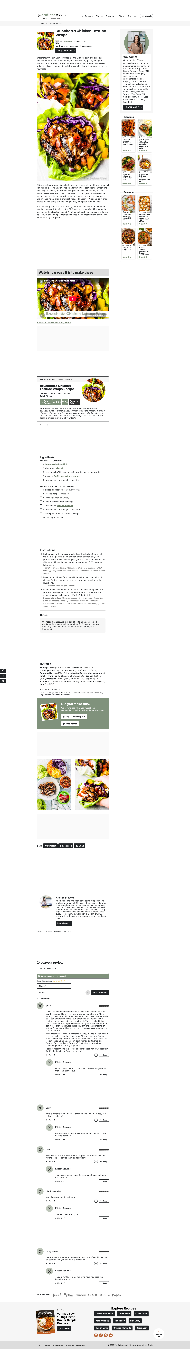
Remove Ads (74, 402)
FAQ (39, 1346)
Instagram (96, 1335)
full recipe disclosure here (60, 695)
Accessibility (81, 1346)
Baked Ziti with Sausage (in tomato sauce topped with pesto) (144, 218)
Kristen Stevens (68, 41)
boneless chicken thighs (56, 464)
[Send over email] (3, 681)
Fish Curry (135, 1321)
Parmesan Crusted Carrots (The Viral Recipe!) (128, 142)
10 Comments (87, 46)
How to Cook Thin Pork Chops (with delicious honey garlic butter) (144, 143)
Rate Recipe (47, 402)
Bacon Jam (141, 1328)
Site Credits (149, 1345)
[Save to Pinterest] (3, 671)
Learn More (62, 923)
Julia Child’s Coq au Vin (127, 249)
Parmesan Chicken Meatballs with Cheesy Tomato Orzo (144, 251)
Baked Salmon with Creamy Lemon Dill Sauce (128, 217)
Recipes (44, 23)
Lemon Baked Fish (104, 1313)
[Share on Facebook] (3, 676)
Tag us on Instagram (75, 716)
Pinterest (106, 1335)
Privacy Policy (57, 1346)
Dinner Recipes (56, 23)
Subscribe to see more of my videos (54, 322)
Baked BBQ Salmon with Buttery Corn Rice (128, 177)
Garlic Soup (124, 1313)
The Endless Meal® (51, 16)
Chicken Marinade (122, 1328)
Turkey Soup (102, 1328)
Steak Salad (141, 1313)
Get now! (64, 1329)
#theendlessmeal (97, 710)
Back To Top (159, 1335)
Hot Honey (119, 1321)
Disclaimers (69, 1346)
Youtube (111, 1335)
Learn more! (132, 107)
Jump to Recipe (64, 50)
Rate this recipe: (44, 981)
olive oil (59, 468)
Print (58, 402)
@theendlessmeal (69, 710)
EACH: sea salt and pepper (67, 476)
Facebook (101, 1335)
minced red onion (65, 505)
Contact (47, 1346)
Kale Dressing (102, 1321)
